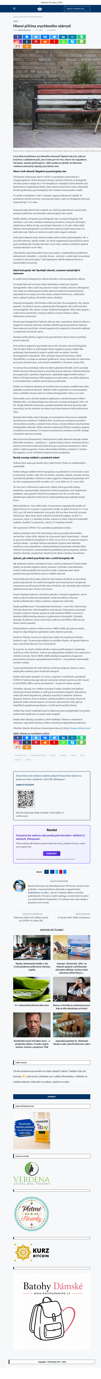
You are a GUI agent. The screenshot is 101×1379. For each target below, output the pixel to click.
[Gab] (81, 37)
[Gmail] (17, 46)
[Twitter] (36, 37)
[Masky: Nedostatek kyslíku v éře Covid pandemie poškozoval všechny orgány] (31, 947)
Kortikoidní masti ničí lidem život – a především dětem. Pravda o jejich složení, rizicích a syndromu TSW (32, 1044)
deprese (63, 755)
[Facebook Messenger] (27, 37)
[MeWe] (72, 37)
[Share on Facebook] (52, 872)
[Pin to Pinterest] (60, 872)
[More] (27, 46)
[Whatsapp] (63, 41)
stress (28, 760)
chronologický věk (38, 755)
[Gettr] (54, 41)
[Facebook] (17, 37)
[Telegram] (54, 37)
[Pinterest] (36, 41)
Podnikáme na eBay (38, 892)
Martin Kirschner (24, 30)
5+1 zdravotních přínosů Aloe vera (32, 1005)
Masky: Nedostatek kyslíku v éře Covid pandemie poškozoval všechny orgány (32, 966)
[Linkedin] (63, 37)
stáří (82, 755)
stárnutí (18, 760)
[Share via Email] (64, 872)
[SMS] (81, 41)
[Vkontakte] (45, 37)
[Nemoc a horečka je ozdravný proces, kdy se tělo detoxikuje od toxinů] (71, 989)
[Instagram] (17, 41)
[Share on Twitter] (56, 872)
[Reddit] (45, 41)
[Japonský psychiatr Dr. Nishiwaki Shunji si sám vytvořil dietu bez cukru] (71, 1024)
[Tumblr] (27, 41)
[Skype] (72, 41)
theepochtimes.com (80, 728)
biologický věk (20, 755)
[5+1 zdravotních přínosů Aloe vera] (31, 989)
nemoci (73, 755)
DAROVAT (52, 853)
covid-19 (53, 755)
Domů (15, 17)
